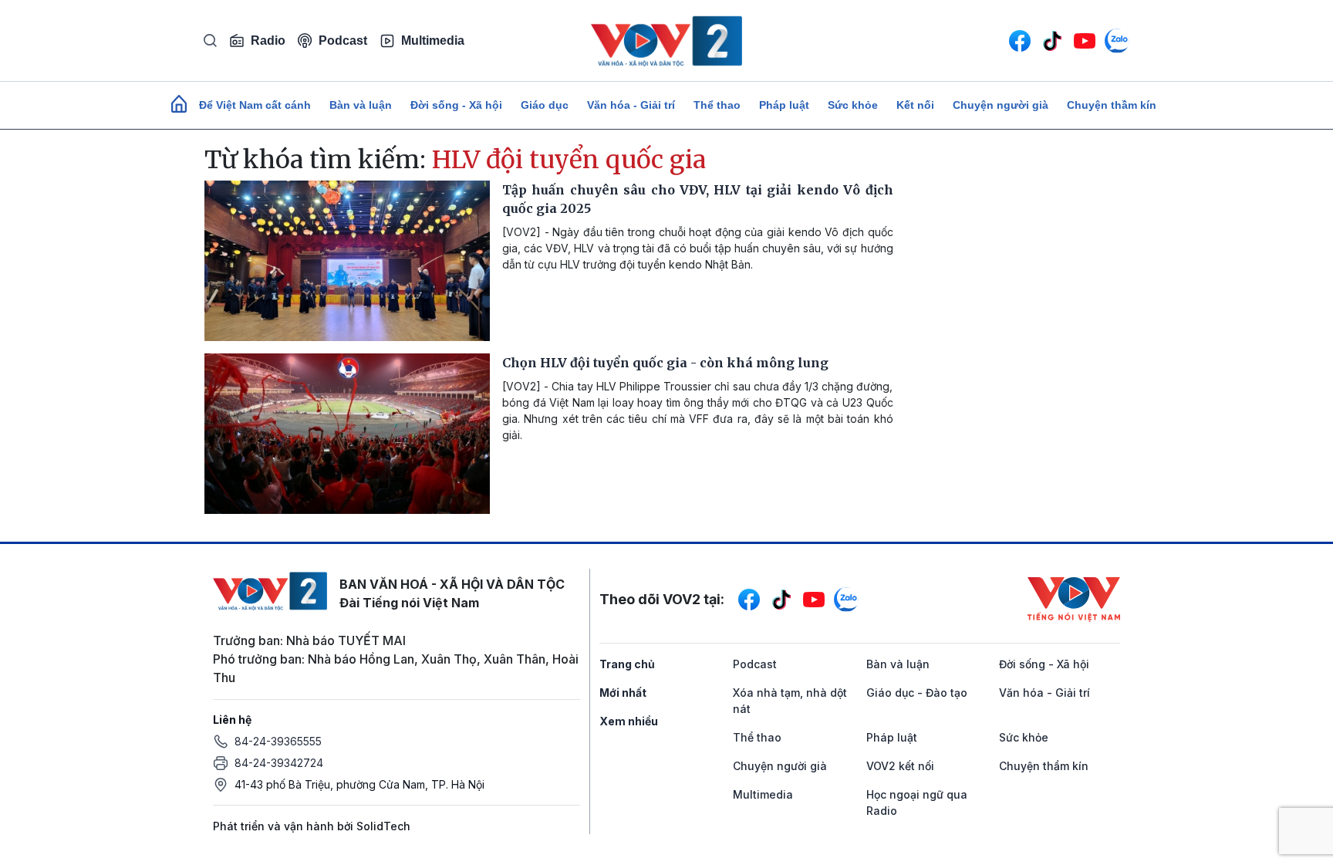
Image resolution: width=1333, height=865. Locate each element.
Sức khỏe (853, 105)
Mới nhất (622, 692)
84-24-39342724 (279, 762)
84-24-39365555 (278, 741)
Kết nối (915, 105)
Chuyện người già (1000, 105)
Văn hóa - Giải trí (631, 105)
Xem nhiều (628, 721)
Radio (268, 40)
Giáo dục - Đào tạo (916, 692)
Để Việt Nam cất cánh (255, 105)
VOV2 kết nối (900, 765)
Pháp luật (784, 105)
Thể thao (717, 105)
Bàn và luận (360, 105)
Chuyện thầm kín (1111, 105)
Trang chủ (627, 664)
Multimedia (432, 40)
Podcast (343, 40)
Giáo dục (545, 105)
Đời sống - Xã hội (456, 105)
